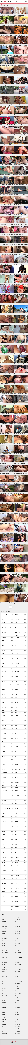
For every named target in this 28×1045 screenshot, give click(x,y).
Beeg (4, 945)
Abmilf (4, 921)
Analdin (4, 928)
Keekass (4, 1007)
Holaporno (5, 995)
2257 (12, 1043)
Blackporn (5, 950)
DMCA (16, 1043)
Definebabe (5, 959)
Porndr (4, 1036)
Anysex (4, 936)
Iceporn (4, 1000)
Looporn (4, 1012)
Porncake (5, 1033)
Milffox (4, 1019)
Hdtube (4, 986)
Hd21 (4, 981)
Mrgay (4, 1021)
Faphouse (5, 969)
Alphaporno (5, 926)
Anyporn (4, 933)
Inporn (4, 1002)
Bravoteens (5, 952)
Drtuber (4, 964)
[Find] (26, 1)
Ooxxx (4, 1031)
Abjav (4, 919)
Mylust (4, 1024)
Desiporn (5, 962)
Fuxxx (4, 974)
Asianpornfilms (6, 940)
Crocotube (5, 957)
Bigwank (5, 947)
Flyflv (4, 971)
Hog (4, 993)
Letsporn (5, 1009)
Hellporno (5, 990)
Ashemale (5, 938)
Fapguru (4, 967)
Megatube (5, 1017)
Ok (3, 1028)
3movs (4, 917)
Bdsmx (4, 943)
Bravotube (5, 955)
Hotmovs (5, 998)
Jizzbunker (5, 1005)
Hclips (4, 978)
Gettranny (5, 976)
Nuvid (4, 1026)
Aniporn (4, 931)
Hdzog (4, 988)
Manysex (4, 1014)
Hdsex (4, 983)
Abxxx (4, 924)
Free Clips (6, 2)
